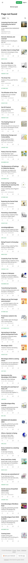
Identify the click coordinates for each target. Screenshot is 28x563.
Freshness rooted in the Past (9, 317)
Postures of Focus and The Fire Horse (9, 80)
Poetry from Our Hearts (8, 151)
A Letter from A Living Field (10, 50)
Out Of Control (6, 107)
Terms (18, 550)
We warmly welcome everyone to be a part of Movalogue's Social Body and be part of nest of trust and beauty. (10, 126)
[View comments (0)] (8, 46)
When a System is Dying (9, 433)
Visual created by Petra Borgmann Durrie (7, 110)
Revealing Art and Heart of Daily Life (10, 388)
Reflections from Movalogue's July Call (9, 41)
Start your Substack (10, 556)
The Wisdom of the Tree (9, 92)
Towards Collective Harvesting (9, 347)
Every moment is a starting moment (10, 449)
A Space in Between (7, 273)
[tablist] (5, 18)
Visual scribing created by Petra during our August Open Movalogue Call (9, 215)
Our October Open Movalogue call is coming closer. (9, 320)
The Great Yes (5, 78)
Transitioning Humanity (9, 288)
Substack (6, 559)
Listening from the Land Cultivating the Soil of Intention (9, 24)
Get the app (22, 556)
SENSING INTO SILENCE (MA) (9, 421)
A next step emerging (7, 452)
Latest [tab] (3, 18)
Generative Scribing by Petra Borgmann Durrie (8, 337)
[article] (14, 28)
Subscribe (19, 2)
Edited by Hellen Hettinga (8, 379)
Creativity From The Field (9, 258)
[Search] (25, 18)
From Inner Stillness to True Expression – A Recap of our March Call (8, 66)
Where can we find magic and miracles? (9, 300)
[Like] (2, 71)
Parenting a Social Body (9, 212)
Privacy (14, 550)
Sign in (24, 2)
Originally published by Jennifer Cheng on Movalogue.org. (9, 408)
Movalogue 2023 (6, 345)
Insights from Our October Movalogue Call (8, 95)
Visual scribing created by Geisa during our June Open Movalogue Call (10, 230)
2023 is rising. (5, 493)
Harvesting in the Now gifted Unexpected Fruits (9, 333)
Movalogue (8, 44)
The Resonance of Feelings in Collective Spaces (10, 167)
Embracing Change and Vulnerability (9, 136)
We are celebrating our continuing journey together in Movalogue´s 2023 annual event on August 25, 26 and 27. (10, 391)
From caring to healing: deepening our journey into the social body (10, 184)
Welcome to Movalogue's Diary (9, 52)
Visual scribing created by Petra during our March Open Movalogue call (9, 246)
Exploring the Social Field (9, 201)
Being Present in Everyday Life (9, 243)
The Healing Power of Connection (8, 123)
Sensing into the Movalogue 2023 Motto (8, 376)
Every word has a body (8, 459)
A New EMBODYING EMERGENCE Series (10, 29)
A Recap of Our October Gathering (7, 204)
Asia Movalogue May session (8, 404)
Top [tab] (8, 18)
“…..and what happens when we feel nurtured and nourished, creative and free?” (9, 304)
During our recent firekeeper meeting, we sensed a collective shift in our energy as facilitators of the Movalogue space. (10, 276)
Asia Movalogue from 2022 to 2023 (10, 518)
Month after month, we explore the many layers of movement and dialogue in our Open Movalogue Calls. (9, 462)
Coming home (5, 533)
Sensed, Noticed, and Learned (8, 38)
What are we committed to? (10, 474)
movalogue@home (7, 227)
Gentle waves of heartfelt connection (9, 490)
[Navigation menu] (2, 2)
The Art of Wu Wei (7, 63)
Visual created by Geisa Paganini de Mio (10, 189)
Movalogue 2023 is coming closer (10, 359)
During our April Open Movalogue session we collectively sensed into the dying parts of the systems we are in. (10, 436)
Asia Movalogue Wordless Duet (9, 505)
